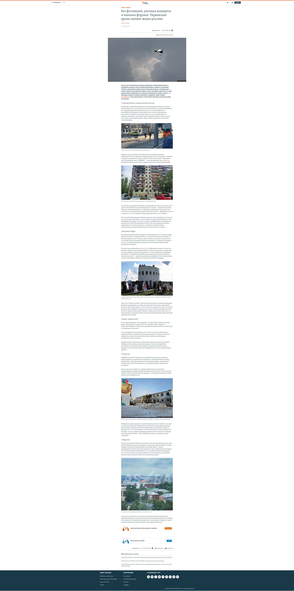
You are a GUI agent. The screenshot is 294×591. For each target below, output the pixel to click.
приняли (164, 307)
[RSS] (170, 576)
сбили (159, 213)
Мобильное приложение (106, 576)
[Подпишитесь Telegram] (163, 576)
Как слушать (126, 576)
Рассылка (126, 582)
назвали (123, 242)
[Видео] (227, 2)
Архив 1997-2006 (104, 582)
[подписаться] (177, 576)
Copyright (126, 585)
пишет (123, 219)
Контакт (102, 585)
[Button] (156, 31)
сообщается (165, 160)
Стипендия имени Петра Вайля (108, 579)
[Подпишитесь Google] (148, 576)
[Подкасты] (173, 576)
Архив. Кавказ (125, 7)
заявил (123, 453)
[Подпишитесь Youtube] (159, 576)
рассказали (142, 248)
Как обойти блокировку (129, 579)
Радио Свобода (125, 23)
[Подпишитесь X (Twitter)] (155, 576)
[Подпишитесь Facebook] (152, 576)
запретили (152, 114)
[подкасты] (232, 2)
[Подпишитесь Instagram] (166, 576)
